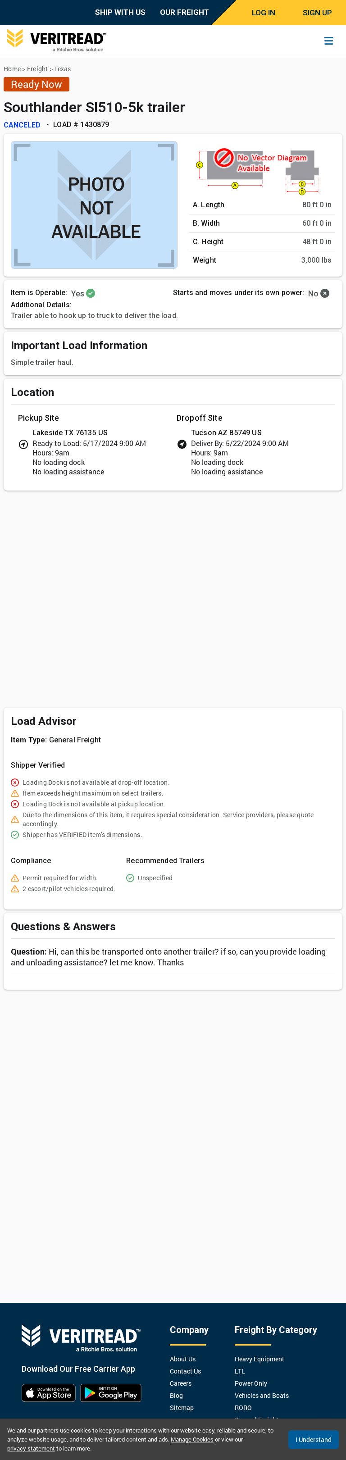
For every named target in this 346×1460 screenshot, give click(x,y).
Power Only (251, 1383)
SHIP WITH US (120, 12)
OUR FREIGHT (184, 12)
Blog (176, 1395)
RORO (243, 1407)
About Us (183, 1359)
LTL (240, 1371)
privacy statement (31, 1448)
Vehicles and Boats (262, 1395)
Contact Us (185, 1371)
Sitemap (182, 1407)
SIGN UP (317, 12)
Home (12, 68)
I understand (314, 1439)
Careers (180, 1383)
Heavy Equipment (259, 1359)
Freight (37, 68)
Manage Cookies (192, 1439)
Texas (62, 68)
